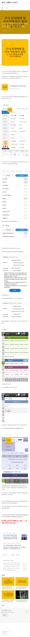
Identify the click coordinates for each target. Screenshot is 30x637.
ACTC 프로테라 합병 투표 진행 (9, 570)
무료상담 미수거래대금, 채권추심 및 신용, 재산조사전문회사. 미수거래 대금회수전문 (14, 547)
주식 (4, 560)
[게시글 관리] (8, 555)
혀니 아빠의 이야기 (10, 3)
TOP (27, 632)
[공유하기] (6, 555)
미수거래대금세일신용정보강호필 (12, 545)
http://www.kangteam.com (9, 543)
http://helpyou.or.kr (8, 533)
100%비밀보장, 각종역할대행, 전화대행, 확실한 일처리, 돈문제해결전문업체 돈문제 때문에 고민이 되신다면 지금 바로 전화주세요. (10, 537)
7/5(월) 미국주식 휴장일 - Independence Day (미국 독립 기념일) (12, 563)
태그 (7, 8)
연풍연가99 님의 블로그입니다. (7, 612)
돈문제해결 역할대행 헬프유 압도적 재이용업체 (10, 535)
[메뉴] (27, 3)
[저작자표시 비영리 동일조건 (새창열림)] (18, 554)
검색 (24, 3)
